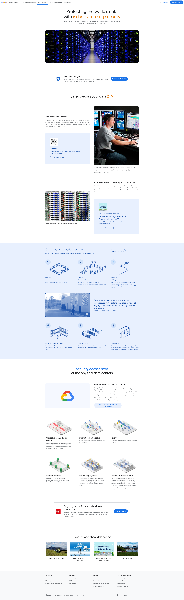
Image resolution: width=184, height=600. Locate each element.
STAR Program (49, 581)
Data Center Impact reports (101, 583)
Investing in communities (28, 2)
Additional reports (98, 586)
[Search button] (160, 2)
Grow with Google (122, 586)
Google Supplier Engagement (53, 583)
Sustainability (121, 578)
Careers (165, 2)
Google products (68, 595)
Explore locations (177, 2)
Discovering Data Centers (76, 578)
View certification (120, 511)
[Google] (48, 595)
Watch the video (119, 251)
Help (120, 595)
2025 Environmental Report (101, 578)
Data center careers (51, 578)
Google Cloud (121, 581)
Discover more (68, 2)
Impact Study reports (99, 581)
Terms (82, 595)
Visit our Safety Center (119, 79)
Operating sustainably (56, 2)
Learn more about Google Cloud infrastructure (108, 405)
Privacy (77, 595)
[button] (87, 314)
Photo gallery (73, 583)
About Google (58, 595)
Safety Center (121, 583)
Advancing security (42, 2)
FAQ (70, 581)
